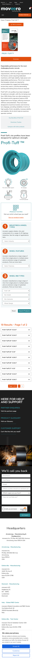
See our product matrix (16, 217)
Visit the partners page (8, 411)
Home (2, 20)
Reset (14, 311)
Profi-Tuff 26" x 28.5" (9, 363)
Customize (16, 651)
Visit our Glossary (7, 421)
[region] (16, 644)
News (10, 2)
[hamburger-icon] (3, 15)
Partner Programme (6, 4)
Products (8, 20)
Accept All (16, 646)
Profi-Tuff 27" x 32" (8, 368)
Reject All (16, 655)
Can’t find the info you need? (10, 432)
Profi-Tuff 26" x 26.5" (9, 357)
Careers (21, 2)
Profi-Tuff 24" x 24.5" (9, 335)
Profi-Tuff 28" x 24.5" (9, 374)
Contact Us (17, 4)
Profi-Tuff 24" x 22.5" (9, 330)
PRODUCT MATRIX (16, 212)
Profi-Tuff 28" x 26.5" (9, 379)
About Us (3, 2)
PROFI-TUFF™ (8, 53)
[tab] (16, 59)
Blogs (16, 2)
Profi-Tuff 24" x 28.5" (9, 346)
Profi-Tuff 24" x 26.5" (9, 341)
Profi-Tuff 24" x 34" (9, 352)
